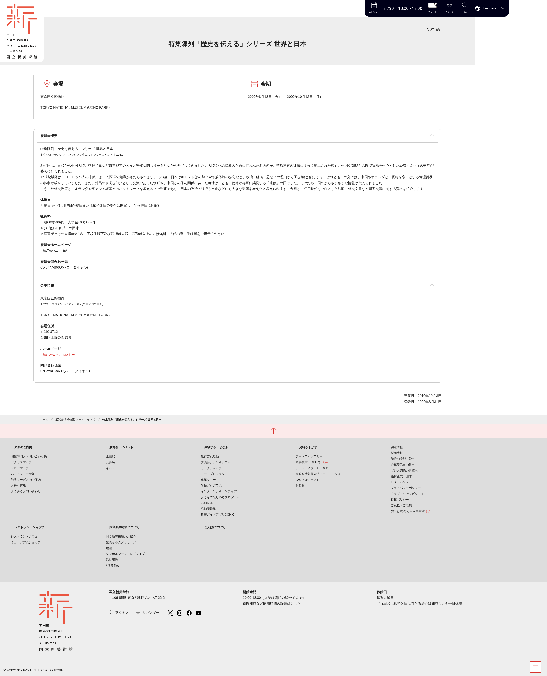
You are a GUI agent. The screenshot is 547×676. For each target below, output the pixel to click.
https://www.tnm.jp (54, 354)
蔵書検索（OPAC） (309, 462)
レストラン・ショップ (29, 527)
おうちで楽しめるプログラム (220, 497)
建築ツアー (208, 479)
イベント (112, 468)
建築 (109, 548)
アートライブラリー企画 (312, 468)
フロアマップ (20, 468)
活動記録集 (208, 508)
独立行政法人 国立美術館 (408, 511)
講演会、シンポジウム (216, 462)
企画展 (110, 456)
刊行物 (300, 485)
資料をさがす (308, 447)
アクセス (122, 612)
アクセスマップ (21, 462)
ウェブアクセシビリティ (407, 493)
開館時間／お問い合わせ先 (29, 456)
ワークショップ (211, 468)
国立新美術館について (124, 527)
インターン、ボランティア (219, 491)
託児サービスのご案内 (26, 479)
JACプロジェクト (307, 479)
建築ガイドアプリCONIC (217, 514)
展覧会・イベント (121, 447)
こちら (296, 603)
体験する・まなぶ (216, 447)
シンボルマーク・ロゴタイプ (125, 553)
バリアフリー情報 (23, 474)
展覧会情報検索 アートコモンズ (75, 419)
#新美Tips (112, 565)
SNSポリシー (400, 499)
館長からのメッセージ (121, 542)
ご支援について (214, 527)
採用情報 (397, 453)
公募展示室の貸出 (403, 464)
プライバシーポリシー (406, 487)
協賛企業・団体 (401, 476)
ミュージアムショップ (26, 542)
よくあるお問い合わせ (26, 491)
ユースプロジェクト (214, 474)
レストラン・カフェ (24, 536)
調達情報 (397, 447)
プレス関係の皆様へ (404, 470)
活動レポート (210, 503)
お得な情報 (18, 485)
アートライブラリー (309, 456)
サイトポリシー (401, 482)
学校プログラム (211, 485)
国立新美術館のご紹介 (121, 536)
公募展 (110, 462)
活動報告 (112, 559)
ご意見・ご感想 (401, 505)
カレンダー (150, 612)
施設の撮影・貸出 (403, 458)
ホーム (44, 419)
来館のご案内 (23, 447)
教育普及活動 (210, 456)
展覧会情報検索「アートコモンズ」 (320, 474)
